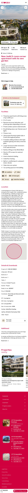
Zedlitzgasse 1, (17, 426)
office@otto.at (17, 446)
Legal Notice (4, 469)
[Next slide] (25, 22)
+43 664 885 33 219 (16, 88)
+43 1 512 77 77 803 (18, 448)
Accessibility (4, 486)
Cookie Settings (5, 480)
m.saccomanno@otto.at (17, 86)
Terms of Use (5, 478)
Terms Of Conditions (6, 475)
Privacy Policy (5, 472)
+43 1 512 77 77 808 (18, 431)
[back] (2, 7)
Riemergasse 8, (18, 458)
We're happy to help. (7, 81)
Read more (4, 73)
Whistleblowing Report (7, 483)
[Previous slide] (2, 22)
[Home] (5, 2)
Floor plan (14, 42)
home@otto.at (17, 429)
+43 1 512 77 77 (17, 461)
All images (6, 42)
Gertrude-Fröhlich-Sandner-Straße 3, (18, 443)
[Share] (25, 7)
